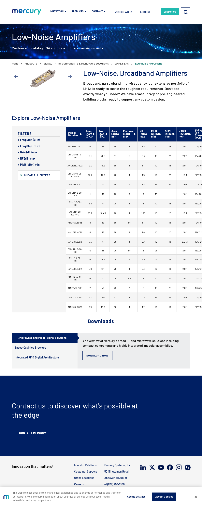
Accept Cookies (164, 496)
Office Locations (84, 477)
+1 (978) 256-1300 (114, 484)
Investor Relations (85, 465)
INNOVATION (57, 11)
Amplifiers (122, 63)
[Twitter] (151, 467)
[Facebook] (169, 467)
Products (31, 63)
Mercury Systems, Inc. (117, 465)
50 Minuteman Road (116, 471)
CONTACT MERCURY (33, 433)
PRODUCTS (78, 11)
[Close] (195, 497)
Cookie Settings (136, 496)
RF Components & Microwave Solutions (83, 63)
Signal (48, 63)
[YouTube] (160, 467)
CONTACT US (170, 11)
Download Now (97, 355)
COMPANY (97, 11)
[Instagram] (178, 467)
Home (15, 63)
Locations (145, 11)
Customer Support (123, 11)
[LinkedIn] (143, 467)
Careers (79, 484)
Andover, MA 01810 (115, 477)
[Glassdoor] (187, 468)
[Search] (185, 11)
